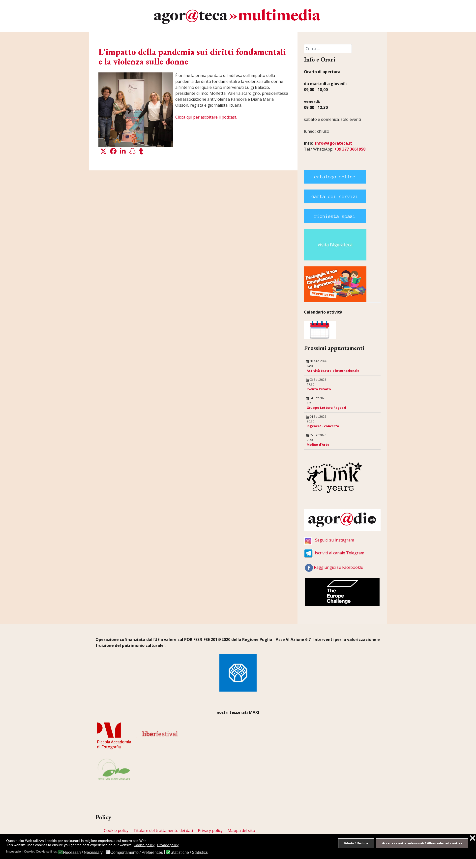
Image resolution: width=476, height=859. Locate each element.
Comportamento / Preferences (136, 852)
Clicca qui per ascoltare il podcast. (206, 117)
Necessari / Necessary (83, 852)
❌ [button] (473, 838)
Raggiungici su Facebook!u (338, 567)
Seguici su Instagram (334, 540)
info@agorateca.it (333, 143)
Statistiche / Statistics (189, 852)
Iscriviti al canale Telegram (339, 553)
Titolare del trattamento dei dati (163, 830)
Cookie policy (116, 830)
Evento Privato (319, 389)
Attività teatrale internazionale (333, 370)
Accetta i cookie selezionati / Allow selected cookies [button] (422, 843)
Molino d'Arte (318, 444)
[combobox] (328, 48)
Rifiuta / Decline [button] (356, 843)
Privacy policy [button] (167, 845)
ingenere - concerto (323, 426)
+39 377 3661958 (349, 149)
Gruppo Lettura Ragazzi (326, 407)
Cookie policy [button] (144, 845)
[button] (103, 151)
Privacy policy (210, 830)
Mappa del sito (241, 830)
